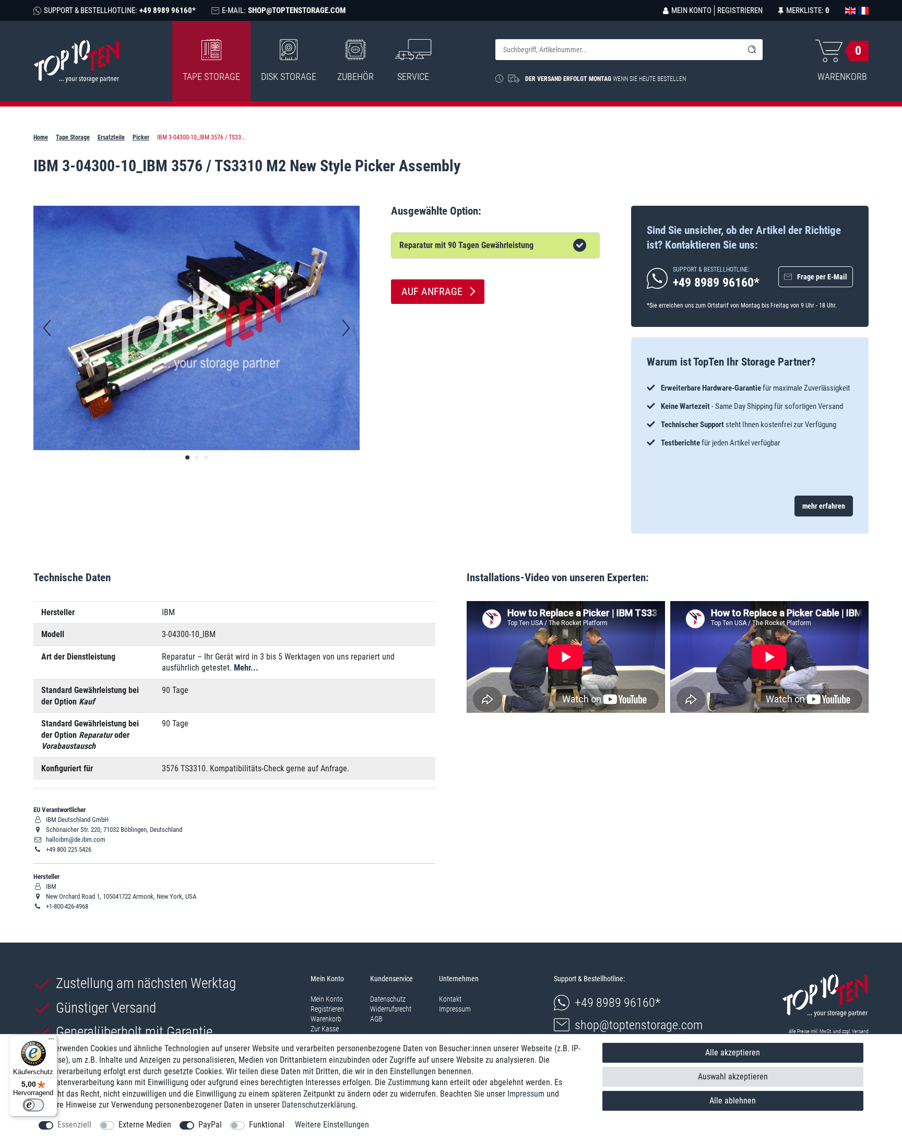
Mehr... (246, 668)
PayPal (210, 1125)
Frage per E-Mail (822, 277)
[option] (750, 416)
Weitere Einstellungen (332, 1125)
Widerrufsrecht (390, 1009)
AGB (376, 1019)
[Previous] (47, 328)
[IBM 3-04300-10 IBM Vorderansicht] (187, 457)
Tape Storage (211, 76)
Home (40, 137)
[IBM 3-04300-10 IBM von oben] (197, 457)
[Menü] (51, 1041)
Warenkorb (326, 1019)
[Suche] (752, 49)
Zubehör (355, 76)
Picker (141, 137)
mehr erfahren (823, 506)
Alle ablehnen (732, 1101)
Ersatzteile (111, 137)
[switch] (33, 1105)
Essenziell (74, 1125)
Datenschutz (388, 999)
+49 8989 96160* (617, 1002)
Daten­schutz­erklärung (318, 1105)
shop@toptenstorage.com (639, 1025)
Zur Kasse (325, 1029)
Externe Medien (144, 1125)
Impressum (455, 1009)
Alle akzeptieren (732, 1052)
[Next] (346, 328)
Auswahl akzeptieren (733, 1077)
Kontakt (450, 999)
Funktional (266, 1125)
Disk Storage (288, 76)
